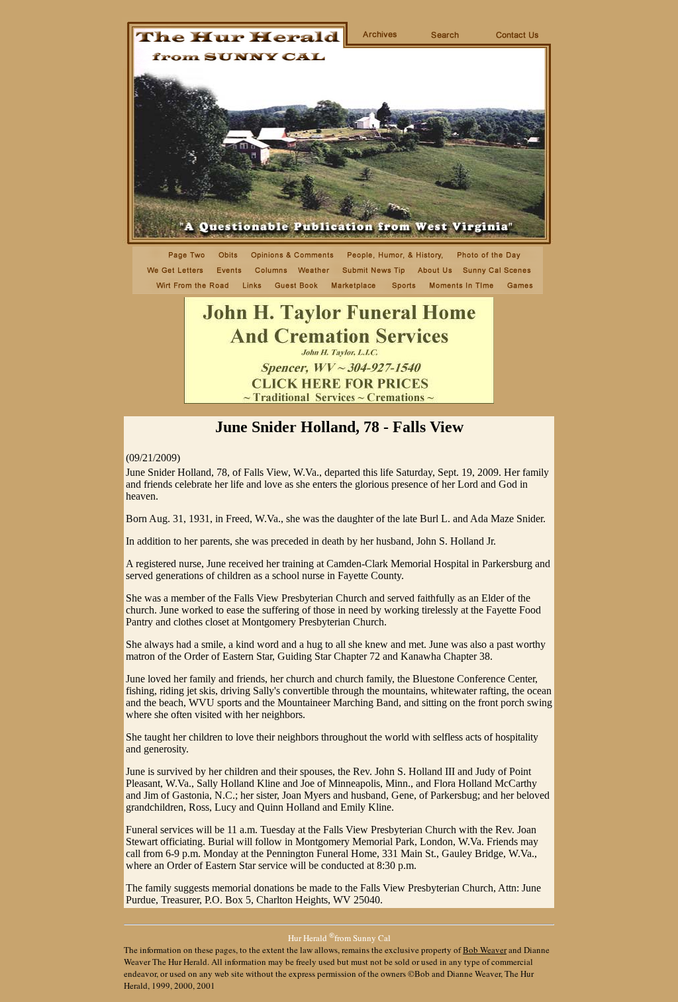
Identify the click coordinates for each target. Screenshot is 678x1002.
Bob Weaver (485, 950)
